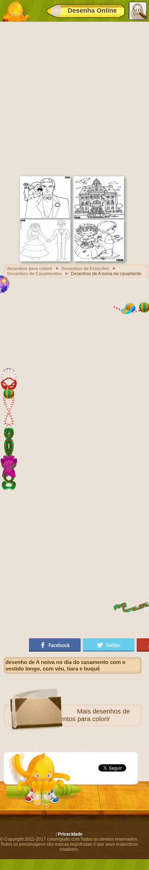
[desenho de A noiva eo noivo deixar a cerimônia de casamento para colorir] (98, 216)
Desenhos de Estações (85, 268)
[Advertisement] (74, 98)
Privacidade (70, 834)
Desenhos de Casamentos (34, 273)
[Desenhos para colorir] (15, 11)
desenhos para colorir (29, 268)
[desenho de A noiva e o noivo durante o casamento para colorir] (45, 259)
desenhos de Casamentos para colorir (84, 715)
